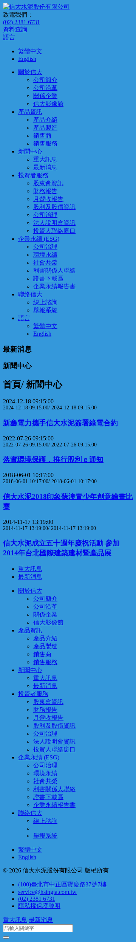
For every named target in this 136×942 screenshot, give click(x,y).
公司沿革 (45, 88)
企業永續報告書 (54, 286)
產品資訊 (30, 111)
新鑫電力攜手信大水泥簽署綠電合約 (60, 423)
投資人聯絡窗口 (54, 231)
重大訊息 (45, 159)
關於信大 (30, 72)
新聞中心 (30, 151)
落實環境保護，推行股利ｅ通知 (53, 459)
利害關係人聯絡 (54, 270)
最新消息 (45, 167)
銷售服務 (45, 143)
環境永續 (45, 254)
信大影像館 (48, 104)
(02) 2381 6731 (21, 22)
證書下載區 (48, 278)
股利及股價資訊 (54, 207)
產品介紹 (45, 119)
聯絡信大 (30, 294)
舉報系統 (45, 310)
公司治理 (45, 215)
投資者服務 (33, 175)
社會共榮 (45, 262)
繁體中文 (30, 51)
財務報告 (45, 191)
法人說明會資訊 (54, 223)
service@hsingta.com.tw (47, 892)
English (27, 59)
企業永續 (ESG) (38, 239)
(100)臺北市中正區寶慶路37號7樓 (62, 884)
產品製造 (45, 127)
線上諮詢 (45, 302)
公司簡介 (45, 80)
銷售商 (42, 135)
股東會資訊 (48, 183)
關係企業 (45, 96)
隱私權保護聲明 (39, 906)
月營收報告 (48, 199)
